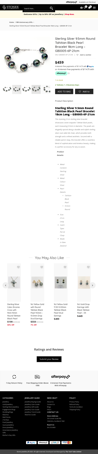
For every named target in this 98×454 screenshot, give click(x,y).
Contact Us (51, 404)
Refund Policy (74, 404)
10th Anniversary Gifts (24, 22)
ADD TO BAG (64, 91)
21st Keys (6, 420)
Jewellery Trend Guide (33, 412)
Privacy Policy (74, 402)
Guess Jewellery (8, 425)
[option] (14, 299)
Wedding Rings (8, 412)
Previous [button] (6, 285)
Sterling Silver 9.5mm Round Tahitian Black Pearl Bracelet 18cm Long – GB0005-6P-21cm (40, 26)
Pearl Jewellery (8, 422)
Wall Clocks (6, 417)
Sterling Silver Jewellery (11, 407)
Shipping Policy (74, 409)
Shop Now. (69, 14)
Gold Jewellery (8, 404)
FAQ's (49, 409)
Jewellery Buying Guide (33, 402)
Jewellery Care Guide (32, 404)
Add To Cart (14, 297)
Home (11, 22)
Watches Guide (30, 415)
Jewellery (6, 402)
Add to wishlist (85, 55)
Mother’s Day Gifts (9, 435)
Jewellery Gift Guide (32, 407)
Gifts (4, 432)
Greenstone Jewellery (10, 430)
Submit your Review (49, 359)
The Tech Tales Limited (73, 452)
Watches (6, 415)
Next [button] (92, 285)
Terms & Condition (76, 407)
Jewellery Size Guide (32, 409)
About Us (50, 402)
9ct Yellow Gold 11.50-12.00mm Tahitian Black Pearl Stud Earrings (60, 310)
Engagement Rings (9, 409)
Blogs (49, 407)
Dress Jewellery (8, 427)
